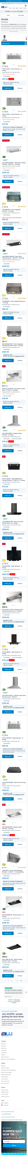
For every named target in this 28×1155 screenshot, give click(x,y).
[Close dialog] (25, 1123)
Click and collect (5, 1068)
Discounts (3, 1046)
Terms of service (5, 1081)
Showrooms (4, 1052)
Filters (8, 15)
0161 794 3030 (7, 1114)
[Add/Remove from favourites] (25, 64)
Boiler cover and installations (8, 1059)
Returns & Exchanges (6, 1072)
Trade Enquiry (4, 1076)
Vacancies (3, 1050)
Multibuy (20, 88)
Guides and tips (5, 1057)
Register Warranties (6, 1074)
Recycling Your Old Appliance (8, 1070)
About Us (3, 1043)
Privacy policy (4, 1094)
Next (21, 980)
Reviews (3, 1054)
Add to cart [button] (8, 88)
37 (17, 980)
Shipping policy (5, 1092)
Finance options (5, 1083)
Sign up (14, 1145)
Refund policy (4, 1090)
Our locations (4, 1079)
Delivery (3, 1065)
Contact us (3, 1048)
